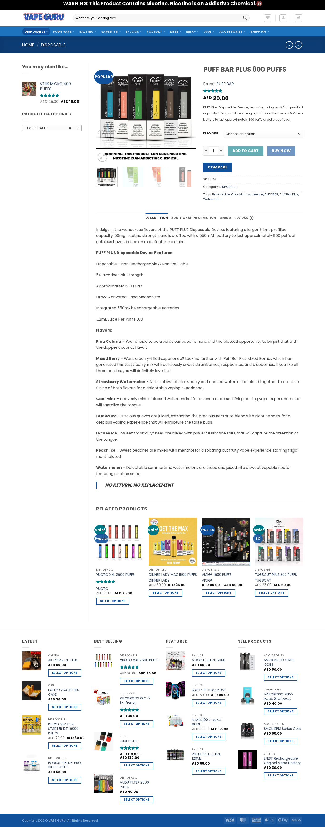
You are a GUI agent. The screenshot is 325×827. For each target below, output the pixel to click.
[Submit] (245, 18)
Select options (113, 601)
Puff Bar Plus (289, 194)
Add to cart (245, 150)
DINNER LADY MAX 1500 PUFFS (173, 574)
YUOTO (102, 589)
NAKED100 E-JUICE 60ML (207, 722)
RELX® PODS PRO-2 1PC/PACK (135, 700)
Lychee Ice (255, 194)
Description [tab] (156, 218)
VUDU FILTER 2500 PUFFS (134, 784)
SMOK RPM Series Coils (282, 728)
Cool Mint (238, 194)
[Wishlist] (267, 18)
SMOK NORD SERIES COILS (279, 662)
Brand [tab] (225, 218)
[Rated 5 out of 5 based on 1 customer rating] (253, 91)
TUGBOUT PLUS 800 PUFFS (276, 574)
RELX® (191, 32)
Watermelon (212, 199)
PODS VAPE (62, 32)
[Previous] (104, 113)
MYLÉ (174, 32)
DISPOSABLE (35, 32)
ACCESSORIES (230, 32)
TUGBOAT (263, 580)
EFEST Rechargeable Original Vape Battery (282, 760)
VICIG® (207, 580)
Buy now (281, 150)
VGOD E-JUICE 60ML (208, 660)
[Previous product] (298, 45)
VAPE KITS (109, 32)
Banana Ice (221, 194)
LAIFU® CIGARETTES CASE (63, 692)
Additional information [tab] (193, 218)
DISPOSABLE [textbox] (49, 128)
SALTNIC (86, 32)
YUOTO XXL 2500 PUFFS (115, 574)
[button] (283, 18)
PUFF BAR (225, 84)
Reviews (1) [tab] (244, 218)
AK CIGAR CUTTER (62, 660)
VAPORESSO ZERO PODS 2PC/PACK (278, 696)
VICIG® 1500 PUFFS (216, 574)
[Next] (188, 113)
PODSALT (154, 32)
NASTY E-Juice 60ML (209, 690)
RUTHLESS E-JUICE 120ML (206, 756)
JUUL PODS (129, 741)
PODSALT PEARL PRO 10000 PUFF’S (64, 765)
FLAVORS (210, 133)
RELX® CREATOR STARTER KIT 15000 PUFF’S (63, 728)
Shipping (258, 32)
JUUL (208, 32)
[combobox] (52, 128)
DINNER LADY (159, 580)
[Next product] (289, 45)
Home (28, 45)
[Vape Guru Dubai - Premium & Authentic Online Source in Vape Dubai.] (44, 18)
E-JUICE (132, 32)
